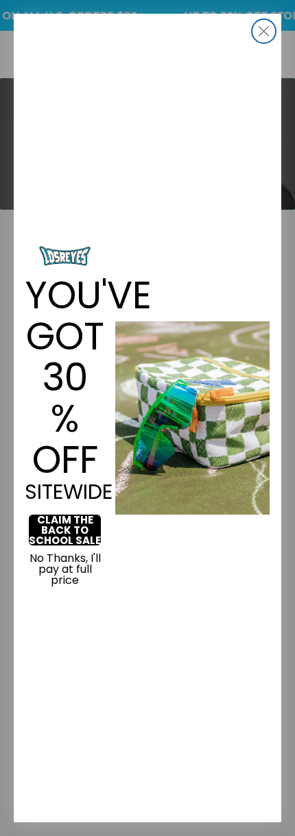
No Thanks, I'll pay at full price (65, 569)
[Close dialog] (264, 31)
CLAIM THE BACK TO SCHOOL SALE (65, 530)
